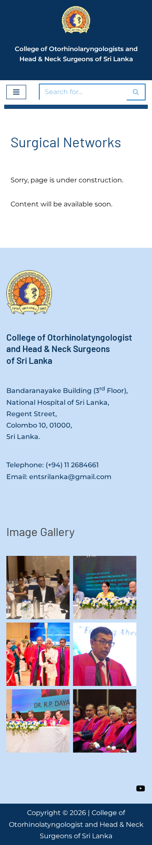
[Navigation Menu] (16, 92)
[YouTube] (141, 788)
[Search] (136, 92)
